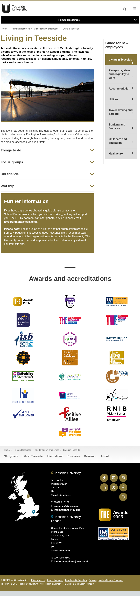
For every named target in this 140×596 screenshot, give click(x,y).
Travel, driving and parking (121, 112)
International (55, 456)
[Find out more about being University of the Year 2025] (23, 301)
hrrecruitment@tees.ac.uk (21, 221)
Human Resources (69, 19)
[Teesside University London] (33, 512)
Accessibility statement (50, 584)
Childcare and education (118, 141)
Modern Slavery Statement (111, 580)
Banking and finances (117, 126)
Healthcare (116, 153)
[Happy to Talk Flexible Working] (70, 432)
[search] (124, 8)
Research (90, 456)
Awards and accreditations (70, 278)
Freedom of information (76, 580)
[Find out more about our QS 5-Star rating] (23, 357)
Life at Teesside (33, 456)
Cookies (92, 580)
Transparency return (28, 584)
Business (73, 456)
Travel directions (61, 495)
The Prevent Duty (9, 584)
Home (5, 29)
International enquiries (67, 509)
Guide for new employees (46, 29)
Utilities (113, 99)
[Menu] (134, 9)
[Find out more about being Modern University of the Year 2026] (70, 301)
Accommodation (119, 88)
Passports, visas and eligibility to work (119, 74)
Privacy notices (38, 580)
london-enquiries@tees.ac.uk (71, 561)
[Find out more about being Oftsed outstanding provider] (23, 320)
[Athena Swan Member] (116, 376)
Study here (11, 456)
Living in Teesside (120, 59)
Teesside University (14, 8)
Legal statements (55, 580)
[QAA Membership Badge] (70, 339)
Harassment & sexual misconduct (78, 584)
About (105, 456)
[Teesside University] (28, 496)
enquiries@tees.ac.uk (66, 506)
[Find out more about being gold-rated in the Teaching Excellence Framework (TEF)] (116, 301)
